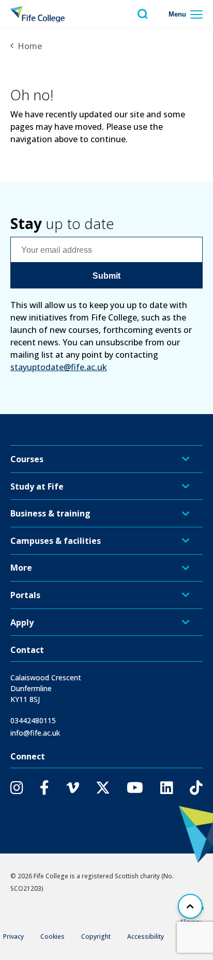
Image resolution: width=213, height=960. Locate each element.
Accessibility (145, 936)
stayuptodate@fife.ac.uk (58, 367)
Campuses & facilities (55, 540)
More (21, 567)
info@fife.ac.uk (35, 733)
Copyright (96, 936)
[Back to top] (190, 906)
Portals (25, 595)
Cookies (52, 936)
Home (30, 46)
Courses (26, 459)
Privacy (13, 936)
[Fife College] (37, 14)
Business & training (50, 513)
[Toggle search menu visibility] (142, 14)
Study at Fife (37, 486)
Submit (106, 275)
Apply (22, 622)
